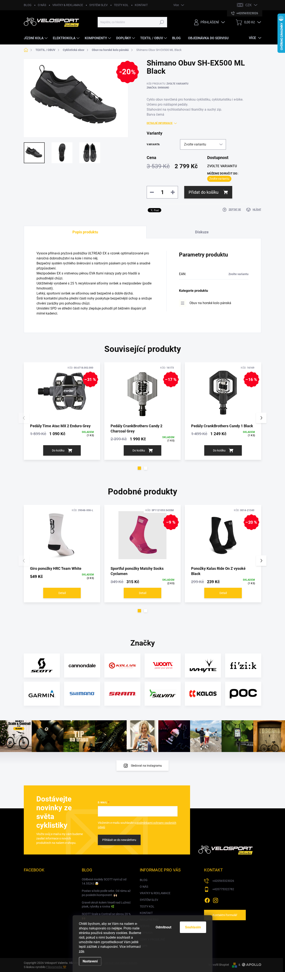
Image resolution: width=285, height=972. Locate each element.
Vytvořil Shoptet (218, 964)
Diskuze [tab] (202, 232)
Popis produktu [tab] (85, 232)
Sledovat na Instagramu (146, 765)
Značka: (158, 87)
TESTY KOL (121, 5)
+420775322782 (223, 889)
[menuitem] (36, 38)
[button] (139, 468)
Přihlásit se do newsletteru (119, 840)
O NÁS (42, 5)
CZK (248, 5)
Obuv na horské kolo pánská (210, 303)
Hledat (162, 22)
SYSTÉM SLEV (98, 5)
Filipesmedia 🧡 (56, 967)
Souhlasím (193, 927)
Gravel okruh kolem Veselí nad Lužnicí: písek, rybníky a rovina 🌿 (106, 904)
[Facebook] (207, 899)
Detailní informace (160, 123)
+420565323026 (223, 880)
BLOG (28, 5)
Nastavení (90, 961)
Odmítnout (163, 927)
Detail (62, 593)
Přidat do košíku (203, 192)
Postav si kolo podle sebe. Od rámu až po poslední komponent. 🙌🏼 (106, 893)
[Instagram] (215, 899)
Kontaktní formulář (225, 915)
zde (81, 951)
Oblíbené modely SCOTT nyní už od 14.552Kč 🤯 (104, 881)
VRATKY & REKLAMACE (67, 5)
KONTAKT (141, 5)
